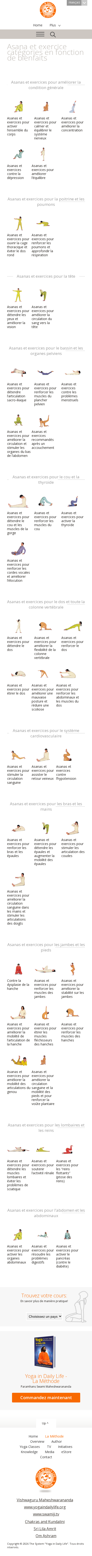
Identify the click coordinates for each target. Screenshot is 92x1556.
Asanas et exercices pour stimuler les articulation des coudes (73, 847)
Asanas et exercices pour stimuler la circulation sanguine (18, 774)
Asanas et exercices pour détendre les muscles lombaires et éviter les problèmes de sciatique (18, 1175)
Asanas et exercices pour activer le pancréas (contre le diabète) (67, 1256)
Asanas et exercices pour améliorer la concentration (72, 124)
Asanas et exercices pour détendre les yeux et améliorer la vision (18, 317)
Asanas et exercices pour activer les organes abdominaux (18, 1254)
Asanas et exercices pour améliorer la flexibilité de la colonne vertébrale (45, 647)
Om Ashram (46, 1535)
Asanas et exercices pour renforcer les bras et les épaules (18, 847)
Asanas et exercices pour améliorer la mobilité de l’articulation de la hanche (18, 1034)
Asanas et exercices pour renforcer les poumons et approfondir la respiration (43, 245)
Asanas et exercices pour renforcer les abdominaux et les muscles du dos (67, 695)
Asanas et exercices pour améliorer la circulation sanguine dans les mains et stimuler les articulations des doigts (18, 907)
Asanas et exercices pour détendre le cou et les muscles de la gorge (18, 523)
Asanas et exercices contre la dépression (15, 171)
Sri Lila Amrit (45, 1528)
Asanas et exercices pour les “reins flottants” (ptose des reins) (67, 1171)
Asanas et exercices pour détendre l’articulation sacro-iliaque (18, 392)
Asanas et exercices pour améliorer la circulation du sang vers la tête (43, 317)
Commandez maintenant (46, 1397)
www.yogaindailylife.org (45, 1507)
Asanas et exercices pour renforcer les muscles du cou (45, 521)
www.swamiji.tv (46, 1514)
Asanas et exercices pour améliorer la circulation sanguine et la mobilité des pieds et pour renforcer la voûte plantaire (43, 1087)
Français (74, 2)
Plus (53, 25)
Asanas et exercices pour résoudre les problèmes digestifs (43, 1254)
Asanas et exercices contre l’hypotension (66, 772)
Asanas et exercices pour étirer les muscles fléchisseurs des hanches (45, 1034)
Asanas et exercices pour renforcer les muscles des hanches (72, 1032)
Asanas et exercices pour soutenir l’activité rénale (43, 1167)
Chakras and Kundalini (45, 1521)
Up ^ (45, 1423)
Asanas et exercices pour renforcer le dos (72, 643)
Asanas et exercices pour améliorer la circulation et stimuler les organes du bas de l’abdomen (19, 443)
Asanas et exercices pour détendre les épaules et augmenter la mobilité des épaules (45, 851)
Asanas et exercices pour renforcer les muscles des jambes (45, 988)
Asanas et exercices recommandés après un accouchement (43, 439)
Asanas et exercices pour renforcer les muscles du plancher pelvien (45, 394)
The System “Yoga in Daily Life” (48, 9)
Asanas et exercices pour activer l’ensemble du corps (18, 126)
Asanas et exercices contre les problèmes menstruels (69, 392)
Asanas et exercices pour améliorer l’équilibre (43, 171)
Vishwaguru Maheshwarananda (45, 1500)
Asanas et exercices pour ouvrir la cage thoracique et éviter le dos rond (18, 245)
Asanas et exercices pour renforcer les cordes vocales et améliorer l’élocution (18, 570)
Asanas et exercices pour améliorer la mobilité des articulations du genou (18, 1081)
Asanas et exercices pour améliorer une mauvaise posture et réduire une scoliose (43, 697)
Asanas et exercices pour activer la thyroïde (72, 519)
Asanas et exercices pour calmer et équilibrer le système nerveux (45, 128)
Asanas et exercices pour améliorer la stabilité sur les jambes (72, 988)
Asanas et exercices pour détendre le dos (18, 643)
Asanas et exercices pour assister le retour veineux (43, 772)
